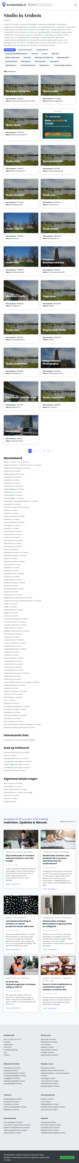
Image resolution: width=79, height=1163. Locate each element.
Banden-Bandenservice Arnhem (17, 1127)
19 (44, 451)
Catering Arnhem (11, 1070)
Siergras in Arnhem (11, 592)
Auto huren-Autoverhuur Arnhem (17, 1125)
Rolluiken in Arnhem (12, 567)
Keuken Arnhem (47, 1099)
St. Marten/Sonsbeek (27, 65)
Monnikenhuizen (11, 61)
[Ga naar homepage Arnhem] (13, 5)
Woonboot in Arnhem (12, 718)
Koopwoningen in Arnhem (14, 522)
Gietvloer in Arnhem (12, 480)
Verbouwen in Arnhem (13, 667)
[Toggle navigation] (75, 4)
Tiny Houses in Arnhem (13, 634)
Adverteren (8, 1044)
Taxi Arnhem (46, 1044)
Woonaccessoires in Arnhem (15, 715)
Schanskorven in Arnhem (14, 573)
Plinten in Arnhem (11, 558)
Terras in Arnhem (11, 616)
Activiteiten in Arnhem (13, 786)
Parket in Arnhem (11, 549)
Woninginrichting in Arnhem (15, 709)
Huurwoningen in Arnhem (14, 498)
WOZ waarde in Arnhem (13, 721)
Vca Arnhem (46, 1102)
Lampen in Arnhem (11, 528)
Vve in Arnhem (10, 700)
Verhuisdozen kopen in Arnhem (16, 673)
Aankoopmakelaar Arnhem (15, 770)
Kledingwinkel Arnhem (50, 1104)
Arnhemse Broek (42, 50)
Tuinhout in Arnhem (11, 652)
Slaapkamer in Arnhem (13, 595)
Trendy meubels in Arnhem (15, 643)
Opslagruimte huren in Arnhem (16, 758)
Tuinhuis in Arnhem (11, 655)
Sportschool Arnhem (49, 1109)
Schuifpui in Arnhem (12, 576)
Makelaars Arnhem (11, 1109)
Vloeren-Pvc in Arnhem (13, 694)
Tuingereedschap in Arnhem (15, 649)
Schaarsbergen (40, 61)
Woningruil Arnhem (48, 1122)
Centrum (35, 54)
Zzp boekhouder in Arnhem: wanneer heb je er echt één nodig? (20, 858)
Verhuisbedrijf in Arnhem (14, 670)
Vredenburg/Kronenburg (62, 65)
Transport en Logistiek (18, 978)
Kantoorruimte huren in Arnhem (17, 752)
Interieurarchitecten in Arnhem (16, 507)
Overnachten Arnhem (50, 1081)
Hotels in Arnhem (11, 798)
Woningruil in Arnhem (12, 712)
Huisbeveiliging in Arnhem (14, 489)
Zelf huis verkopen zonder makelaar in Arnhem (22, 724)
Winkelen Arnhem (48, 1068)
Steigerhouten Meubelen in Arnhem (18, 598)
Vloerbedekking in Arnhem (14, 685)
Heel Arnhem (9, 50)
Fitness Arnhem (10, 801)
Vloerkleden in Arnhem (13, 697)
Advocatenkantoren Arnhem (15, 1130)
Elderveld (55, 54)
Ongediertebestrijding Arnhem (53, 1133)
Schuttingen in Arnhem (13, 580)
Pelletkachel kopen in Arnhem (16, 552)
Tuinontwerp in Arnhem (13, 664)
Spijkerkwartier (10, 65)
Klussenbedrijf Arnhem (13, 1099)
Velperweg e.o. (44, 65)
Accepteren (67, 1157)
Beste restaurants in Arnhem (15, 789)
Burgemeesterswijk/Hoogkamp (16, 54)
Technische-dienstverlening (57, 918)
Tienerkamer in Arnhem (13, 628)
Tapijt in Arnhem (10, 607)
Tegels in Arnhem (11, 613)
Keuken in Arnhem (11, 513)
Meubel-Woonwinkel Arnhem (52, 1070)
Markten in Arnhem (11, 795)
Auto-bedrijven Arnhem (13, 1122)
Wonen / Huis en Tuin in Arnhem (16, 462)
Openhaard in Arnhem (13, 546)
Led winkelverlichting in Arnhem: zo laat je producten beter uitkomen (20, 924)
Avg (5, 1052)
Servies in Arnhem (11, 586)
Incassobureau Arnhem (50, 1127)
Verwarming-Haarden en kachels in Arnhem (22, 682)
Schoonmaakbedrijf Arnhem (15, 1107)
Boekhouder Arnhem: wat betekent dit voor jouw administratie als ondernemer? (56, 859)
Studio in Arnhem (10, 604)
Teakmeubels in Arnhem (13, 610)
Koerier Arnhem (10, 755)
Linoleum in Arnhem (12, 537)
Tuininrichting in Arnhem (13, 658)
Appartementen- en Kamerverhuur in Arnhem (22, 465)
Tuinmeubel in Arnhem (13, 661)
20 (48, 451)
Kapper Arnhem (47, 1047)
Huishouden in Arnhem (13, 492)
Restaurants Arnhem (12, 1068)
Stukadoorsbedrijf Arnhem (14, 1081)
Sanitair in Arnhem (11, 570)
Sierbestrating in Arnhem (14, 589)
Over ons (7, 1047)
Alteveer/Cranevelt (25, 50)
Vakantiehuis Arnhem (49, 1083)
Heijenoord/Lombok (12, 57)
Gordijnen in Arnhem (12, 483)
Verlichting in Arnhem (12, 679)
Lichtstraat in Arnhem (12, 534)
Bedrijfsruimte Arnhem (50, 1130)
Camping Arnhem (48, 1078)
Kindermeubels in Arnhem (14, 516)
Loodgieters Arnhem (12, 1078)
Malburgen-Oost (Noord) (44, 57)
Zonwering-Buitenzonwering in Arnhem (19, 727)
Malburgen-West (63, 57)
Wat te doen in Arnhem (13, 783)
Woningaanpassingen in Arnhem (17, 706)
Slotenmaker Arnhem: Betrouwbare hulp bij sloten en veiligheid (57, 924)
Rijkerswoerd (25, 61)
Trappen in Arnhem (12, 637)
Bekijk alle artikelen (66, 821)
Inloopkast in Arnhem (12, 504)
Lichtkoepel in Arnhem (13, 531)
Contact (7, 1042)
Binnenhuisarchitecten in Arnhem (17, 468)
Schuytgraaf (54, 61)
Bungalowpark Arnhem (50, 1086)
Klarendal (27, 57)
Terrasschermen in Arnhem (15, 622)
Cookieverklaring (10, 1050)
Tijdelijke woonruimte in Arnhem (16, 631)
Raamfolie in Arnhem (12, 564)
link (17, 740)
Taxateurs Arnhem (11, 1104)
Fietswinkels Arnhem (49, 1042)
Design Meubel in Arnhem (14, 474)
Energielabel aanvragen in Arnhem (18, 761)
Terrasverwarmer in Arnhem (15, 625)
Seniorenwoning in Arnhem (14, 583)
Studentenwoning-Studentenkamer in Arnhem (22, 601)
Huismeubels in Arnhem (13, 495)
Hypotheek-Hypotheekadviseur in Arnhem (21, 501)
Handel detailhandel (16, 918)
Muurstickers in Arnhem (13, 540)
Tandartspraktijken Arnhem (15, 1076)
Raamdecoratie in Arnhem (14, 561)
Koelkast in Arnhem (11, 519)
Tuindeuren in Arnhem (12, 646)
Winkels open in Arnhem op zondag (18, 792)
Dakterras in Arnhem (12, 471)
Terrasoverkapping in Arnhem (16, 619)
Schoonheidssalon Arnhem (14, 1073)
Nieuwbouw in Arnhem (13, 543)
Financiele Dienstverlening (19, 852)
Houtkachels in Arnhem (13, 486)
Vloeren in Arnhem (11, 688)
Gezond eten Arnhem (49, 1055)
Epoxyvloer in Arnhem (12, 477)
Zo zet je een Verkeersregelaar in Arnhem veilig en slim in (21, 984)
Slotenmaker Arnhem (12, 1133)
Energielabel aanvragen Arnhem (17, 767)
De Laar (45, 54)
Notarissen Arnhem (11, 1102)
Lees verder (12, 884)
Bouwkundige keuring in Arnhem (16, 764)
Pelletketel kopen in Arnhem (15, 555)
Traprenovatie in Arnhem (14, 640)
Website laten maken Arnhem (53, 1107)
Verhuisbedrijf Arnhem (13, 1083)
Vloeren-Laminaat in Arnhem (15, 691)
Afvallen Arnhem (47, 1052)
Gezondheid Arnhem (49, 1050)
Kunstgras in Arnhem (12, 525)
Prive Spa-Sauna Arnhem (51, 1125)
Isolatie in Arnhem (11, 510)
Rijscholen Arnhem (48, 1039)
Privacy (7, 1055)
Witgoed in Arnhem (11, 703)
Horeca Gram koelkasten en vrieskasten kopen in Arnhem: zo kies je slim (57, 987)
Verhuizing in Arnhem (12, 676)
